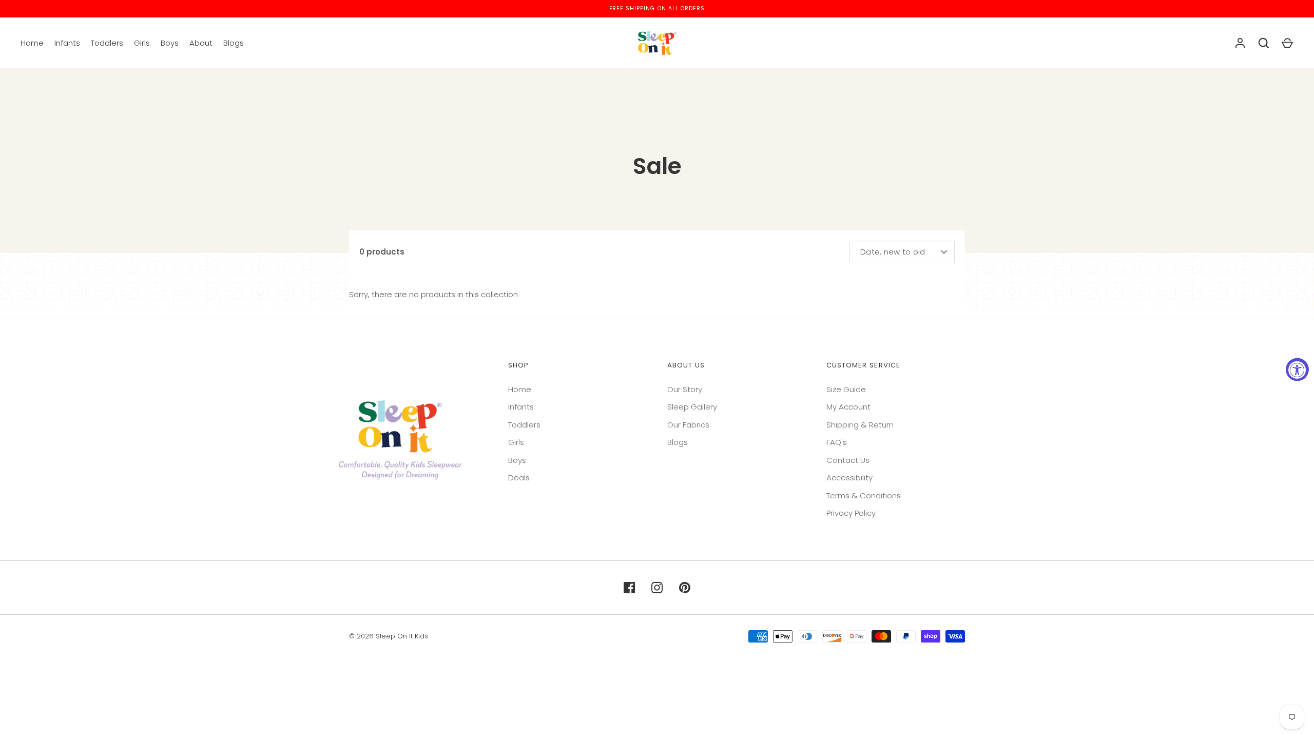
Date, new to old (892, 251)
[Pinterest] (684, 587)
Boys (170, 42)
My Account (848, 406)
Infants (67, 42)
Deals (519, 477)
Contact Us (847, 460)
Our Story (684, 389)
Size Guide (846, 389)
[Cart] (1287, 43)
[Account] (1240, 43)
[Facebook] (629, 587)
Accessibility (849, 477)
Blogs (233, 42)
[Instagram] (657, 587)
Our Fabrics (688, 424)
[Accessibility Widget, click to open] (1297, 369)
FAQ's (836, 442)
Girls (142, 42)
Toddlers (107, 42)
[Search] (1263, 43)
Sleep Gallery (692, 406)
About (200, 42)
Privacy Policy (851, 513)
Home (32, 42)
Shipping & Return (860, 424)
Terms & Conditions (863, 495)
